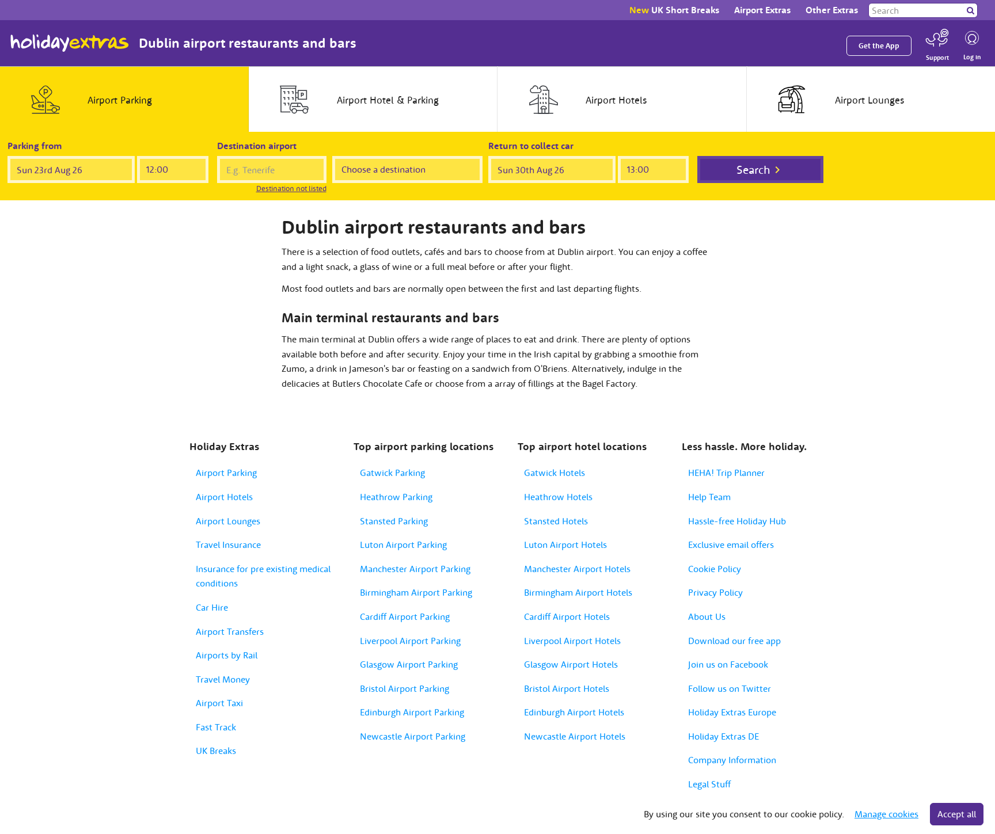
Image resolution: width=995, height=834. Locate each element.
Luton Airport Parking (403, 544)
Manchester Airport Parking (415, 568)
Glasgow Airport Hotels (571, 664)
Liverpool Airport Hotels (572, 640)
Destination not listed (291, 188)
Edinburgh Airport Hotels (574, 712)
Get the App (879, 46)
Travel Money (223, 679)
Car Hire (212, 607)
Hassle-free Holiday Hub (737, 521)
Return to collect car (531, 145)
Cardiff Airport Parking (405, 616)
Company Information (732, 760)
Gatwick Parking (392, 472)
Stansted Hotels (556, 521)
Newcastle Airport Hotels (574, 736)
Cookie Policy (714, 568)
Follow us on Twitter (729, 688)
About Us (707, 616)
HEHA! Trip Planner (726, 472)
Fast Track (216, 727)
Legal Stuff (709, 784)
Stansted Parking (394, 521)
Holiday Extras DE (723, 736)
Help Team (709, 496)
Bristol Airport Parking (404, 688)
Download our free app (734, 640)
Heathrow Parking (396, 496)
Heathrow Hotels (558, 496)
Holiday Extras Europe (732, 712)
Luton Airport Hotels (565, 544)
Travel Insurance (228, 544)
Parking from (34, 145)
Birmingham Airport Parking (416, 592)
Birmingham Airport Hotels (578, 592)
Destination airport (257, 145)
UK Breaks (216, 750)
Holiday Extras (69, 43)
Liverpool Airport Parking (410, 640)
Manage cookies (886, 814)
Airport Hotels (224, 496)
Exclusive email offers (731, 544)
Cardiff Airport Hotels (567, 616)
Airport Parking (226, 472)
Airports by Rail (226, 655)
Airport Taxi (219, 703)
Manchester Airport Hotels (577, 568)
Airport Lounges (228, 521)
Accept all (956, 814)
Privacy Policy (715, 592)
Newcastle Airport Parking (412, 736)
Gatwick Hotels (554, 472)
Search (753, 169)
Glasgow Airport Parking (409, 664)
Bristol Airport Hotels (566, 688)
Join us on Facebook (728, 664)
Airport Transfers (230, 631)
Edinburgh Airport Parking (412, 712)
